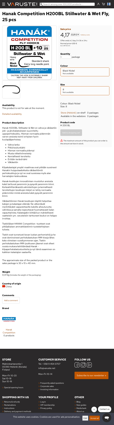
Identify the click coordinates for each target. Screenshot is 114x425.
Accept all (94, 418)
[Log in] (98, 4)
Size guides (81, 405)
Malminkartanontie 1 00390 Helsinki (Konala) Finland (14, 364)
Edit (85, 418)
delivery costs (85, 35)
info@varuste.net (46, 368)
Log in (43, 401)
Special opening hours (13, 387)
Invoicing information (49, 389)
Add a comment (11, 300)
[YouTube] (89, 365)
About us (80, 411)
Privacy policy (46, 408)
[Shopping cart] (103, 4)
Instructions (9, 408)
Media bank (81, 408)
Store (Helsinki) (68, 112)
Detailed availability (12, 114)
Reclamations (10, 405)
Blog (78, 401)
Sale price (65, 29)
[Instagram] (83, 365)
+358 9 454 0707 (51, 363)
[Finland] (109, 4)
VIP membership (47, 405)
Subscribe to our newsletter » (91, 375)
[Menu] (3, 4)
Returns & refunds (12, 401)
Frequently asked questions (52, 383)
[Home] (23, 4)
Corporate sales (47, 386)
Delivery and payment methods (17, 411)
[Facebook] (77, 365)
